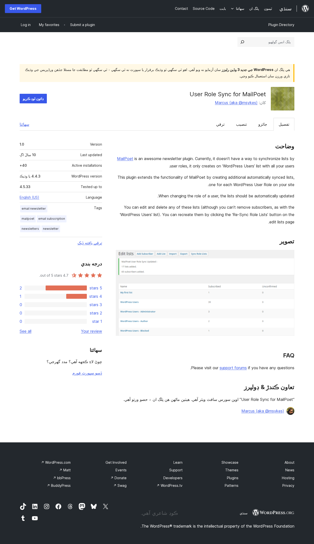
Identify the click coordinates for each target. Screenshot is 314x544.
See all (25, 331)
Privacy (288, 485)
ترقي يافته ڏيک (90, 242)
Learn (178, 462)
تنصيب (241, 124)
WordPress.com (56, 462)
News (289, 470)
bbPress (62, 478)
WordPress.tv (170, 485)
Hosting (288, 478)
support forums (233, 367)
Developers (173, 478)
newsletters (30, 229)
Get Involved (116, 462)
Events (121, 470)
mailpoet (28, 218)
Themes (231, 470)
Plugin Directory (281, 25)
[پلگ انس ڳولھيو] (242, 42)
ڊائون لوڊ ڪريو (33, 98)
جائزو (262, 124)
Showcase (230, 462)
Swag (120, 485)
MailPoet (125, 158)
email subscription (51, 218)
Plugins (232, 478)
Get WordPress (23, 8)
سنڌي (244, 513)
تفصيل (284, 124)
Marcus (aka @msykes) (236, 102)
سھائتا (24, 124)
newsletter (51, 229)
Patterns (231, 485)
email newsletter (34, 208)
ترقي (220, 124)
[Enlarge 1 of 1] (287, 256)
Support (176, 470)
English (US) (29, 197)
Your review (91, 331)
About (289, 462)
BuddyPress (59, 485)
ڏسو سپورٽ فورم (87, 372)
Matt (65, 470)
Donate (118, 478)
